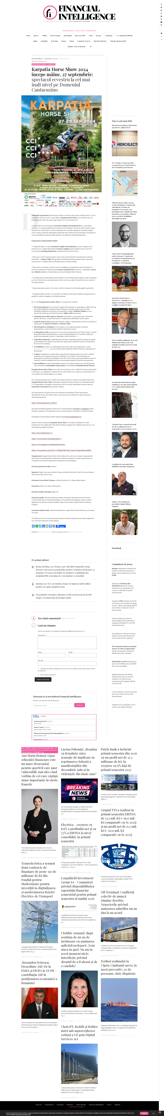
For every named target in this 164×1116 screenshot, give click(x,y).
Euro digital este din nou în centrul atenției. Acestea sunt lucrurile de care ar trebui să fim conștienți (124, 636)
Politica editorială (81, 1104)
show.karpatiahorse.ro (73, 417)
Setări (153, 1113)
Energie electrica (86, 872)
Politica (44, 35)
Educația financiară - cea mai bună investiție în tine (43, 858)
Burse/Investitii (80, 35)
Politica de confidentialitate (96, 1104)
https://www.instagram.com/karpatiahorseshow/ (48, 444)
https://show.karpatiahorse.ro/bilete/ (44, 403)
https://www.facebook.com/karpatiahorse (46, 439)
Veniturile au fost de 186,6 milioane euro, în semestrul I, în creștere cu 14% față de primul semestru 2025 (123, 588)
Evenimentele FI (91, 30)
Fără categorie (73, 819)
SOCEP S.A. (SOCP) (42, 727)
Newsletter (70, 1104)
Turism (71, 41)
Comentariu (42, 635)
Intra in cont (80, 30)
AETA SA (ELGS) (41, 739)
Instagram (85, 409)
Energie (99, 35)
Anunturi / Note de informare (77, 46)
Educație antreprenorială (118, 41)
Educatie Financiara (100, 41)
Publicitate (117, 1104)
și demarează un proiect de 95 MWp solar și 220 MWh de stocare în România (124, 664)
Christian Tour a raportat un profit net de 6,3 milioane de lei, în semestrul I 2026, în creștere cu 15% (124, 426)
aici (77, 336)
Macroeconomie (55, 35)
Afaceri (36, 35)
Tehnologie (109, 35)
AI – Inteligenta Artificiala (124, 35)
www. (64, 417)
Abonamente (60, 1104)
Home (28, 35)
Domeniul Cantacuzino (42, 349)
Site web (40, 660)
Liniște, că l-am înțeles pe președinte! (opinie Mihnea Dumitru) (121, 504)
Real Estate (54, 41)
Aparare (63, 41)
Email (71, 652)
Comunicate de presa (83, 41)
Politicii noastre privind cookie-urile (20, 1114)
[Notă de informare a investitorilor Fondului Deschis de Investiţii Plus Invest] (161, 36)
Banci (91, 35)
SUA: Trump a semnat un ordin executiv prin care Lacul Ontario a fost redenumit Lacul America (124, 165)
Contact (109, 1104)
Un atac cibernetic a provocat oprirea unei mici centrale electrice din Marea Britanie (124, 694)
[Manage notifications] (160, 1112)
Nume (40, 652)
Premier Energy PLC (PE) (43, 721)
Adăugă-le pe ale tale (68, 618)
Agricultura (44, 41)
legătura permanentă (75, 532)
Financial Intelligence (37, 58)
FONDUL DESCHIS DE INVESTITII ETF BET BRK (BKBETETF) (52, 733)
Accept (144, 1113)
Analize (35, 41)
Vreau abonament (68, 30)
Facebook (76, 409)
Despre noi (39, 1104)
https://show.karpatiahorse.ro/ (42, 433)
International (68, 35)
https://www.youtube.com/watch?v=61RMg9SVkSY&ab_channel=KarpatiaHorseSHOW (61, 450)
